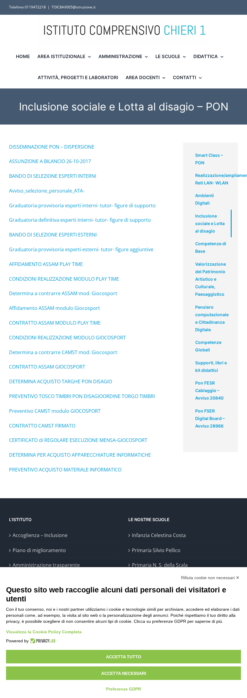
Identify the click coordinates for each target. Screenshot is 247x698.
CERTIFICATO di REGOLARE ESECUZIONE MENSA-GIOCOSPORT (78, 440)
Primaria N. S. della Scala (160, 565)
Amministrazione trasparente (46, 565)
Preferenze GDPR (123, 689)
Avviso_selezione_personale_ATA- (46, 190)
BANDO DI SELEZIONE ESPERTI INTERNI (52, 176)
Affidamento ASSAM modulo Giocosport (54, 308)
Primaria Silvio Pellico (156, 550)
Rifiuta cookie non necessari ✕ (210, 577)
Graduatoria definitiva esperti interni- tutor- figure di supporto (80, 220)
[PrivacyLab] (42, 641)
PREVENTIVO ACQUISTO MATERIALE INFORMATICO (65, 469)
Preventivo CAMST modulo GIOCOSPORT (55, 411)
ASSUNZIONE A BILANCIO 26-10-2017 (50, 161)
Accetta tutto (123, 656)
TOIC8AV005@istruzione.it (73, 7)
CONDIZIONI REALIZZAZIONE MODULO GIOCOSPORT (67, 337)
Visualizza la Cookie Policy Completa (44, 631)
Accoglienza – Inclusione (40, 535)
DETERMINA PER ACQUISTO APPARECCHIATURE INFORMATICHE (80, 455)
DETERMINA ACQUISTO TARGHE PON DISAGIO (60, 381)
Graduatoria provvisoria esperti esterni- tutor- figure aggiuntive (81, 249)
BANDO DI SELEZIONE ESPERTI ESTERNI (53, 234)
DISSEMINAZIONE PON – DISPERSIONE (51, 147)
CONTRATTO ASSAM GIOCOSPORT (47, 366)
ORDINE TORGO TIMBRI (129, 396)
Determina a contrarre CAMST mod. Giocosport (63, 352)
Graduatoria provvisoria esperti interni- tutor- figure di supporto (82, 205)
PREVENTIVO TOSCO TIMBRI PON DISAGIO (56, 396)
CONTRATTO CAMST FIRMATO (42, 425)
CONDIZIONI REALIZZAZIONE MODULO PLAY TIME (64, 279)
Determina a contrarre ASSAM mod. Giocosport (63, 293)
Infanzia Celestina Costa (159, 535)
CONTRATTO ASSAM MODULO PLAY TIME (55, 323)
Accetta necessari (123, 673)
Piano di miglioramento (39, 550)
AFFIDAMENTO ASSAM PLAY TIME (46, 264)
